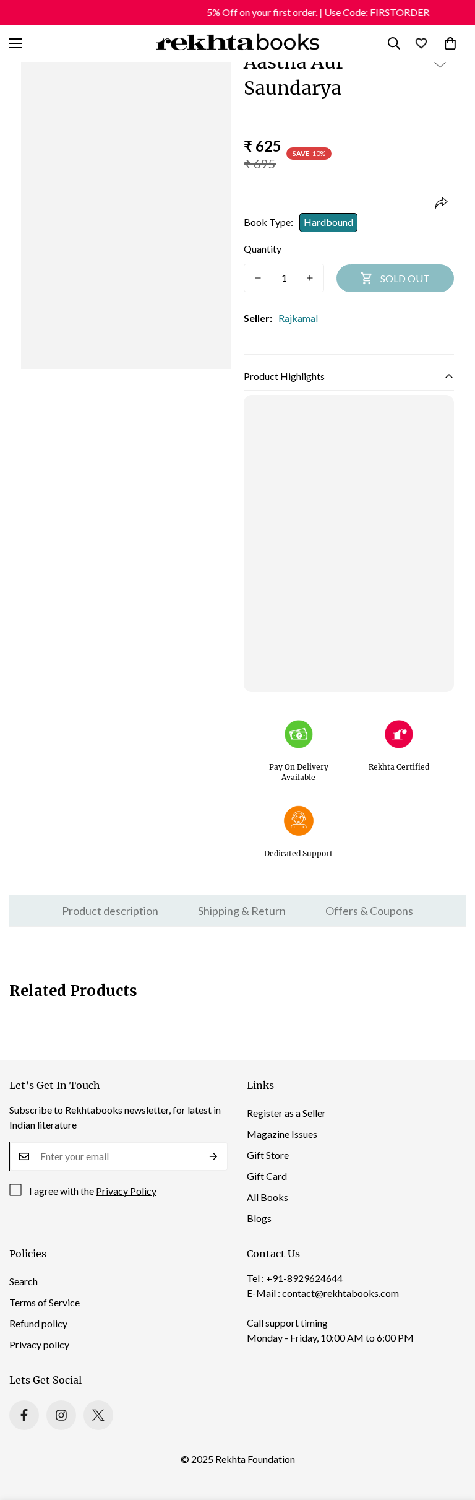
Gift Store (268, 1155)
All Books (267, 1197)
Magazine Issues (282, 1134)
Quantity (262, 248)
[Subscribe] (214, 1156)
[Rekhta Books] (238, 43)
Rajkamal (298, 318)
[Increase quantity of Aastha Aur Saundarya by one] (309, 278)
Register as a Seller (286, 1113)
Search (23, 1281)
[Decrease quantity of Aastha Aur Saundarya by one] (258, 278)
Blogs (259, 1218)
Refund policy (38, 1323)
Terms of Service (44, 1302)
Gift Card (267, 1176)
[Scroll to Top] (451, 1432)
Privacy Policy (126, 1191)
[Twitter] (98, 1415)
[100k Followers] (61, 1415)
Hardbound (328, 222)
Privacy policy (39, 1344)
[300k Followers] (24, 1415)
